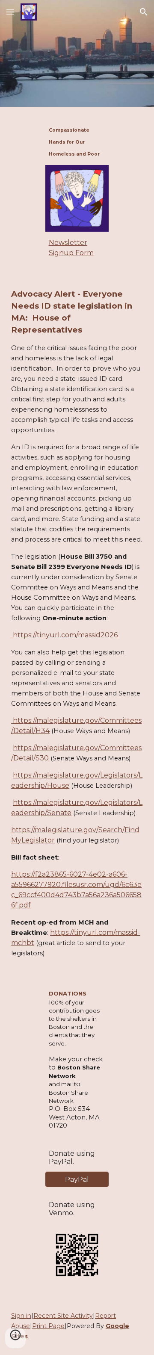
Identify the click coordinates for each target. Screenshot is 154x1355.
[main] (77, 141)
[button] (10, 12)
